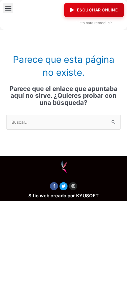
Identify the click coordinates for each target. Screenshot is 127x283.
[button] (8, 8)
